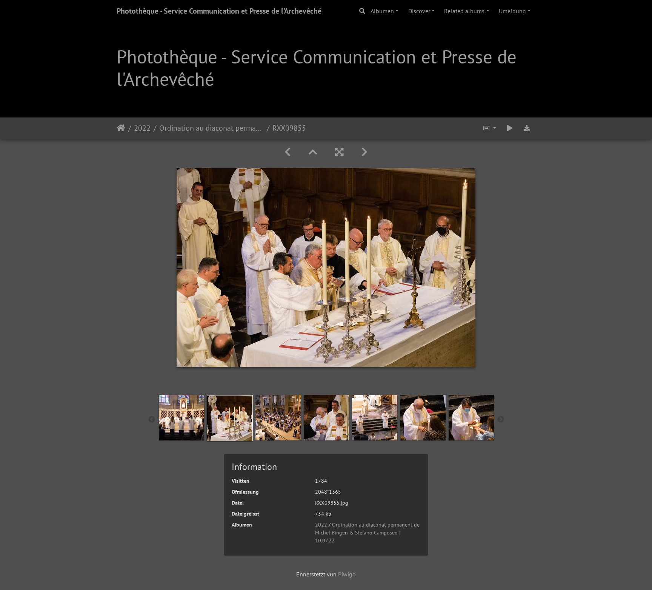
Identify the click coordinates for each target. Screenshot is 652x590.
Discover (419, 11)
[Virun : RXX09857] (364, 152)
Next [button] (500, 419)
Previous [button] (151, 419)
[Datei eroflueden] (526, 128)
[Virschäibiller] (313, 152)
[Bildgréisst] (489, 128)
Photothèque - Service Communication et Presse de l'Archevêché (219, 11)
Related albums (464, 11)
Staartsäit (121, 128)
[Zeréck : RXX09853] (287, 152)
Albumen (382, 11)
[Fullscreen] (339, 152)
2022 (142, 128)
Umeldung (512, 11)
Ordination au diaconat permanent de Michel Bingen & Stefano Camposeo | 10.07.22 (211, 128)
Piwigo (347, 574)
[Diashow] (509, 128)
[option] (181, 417)
